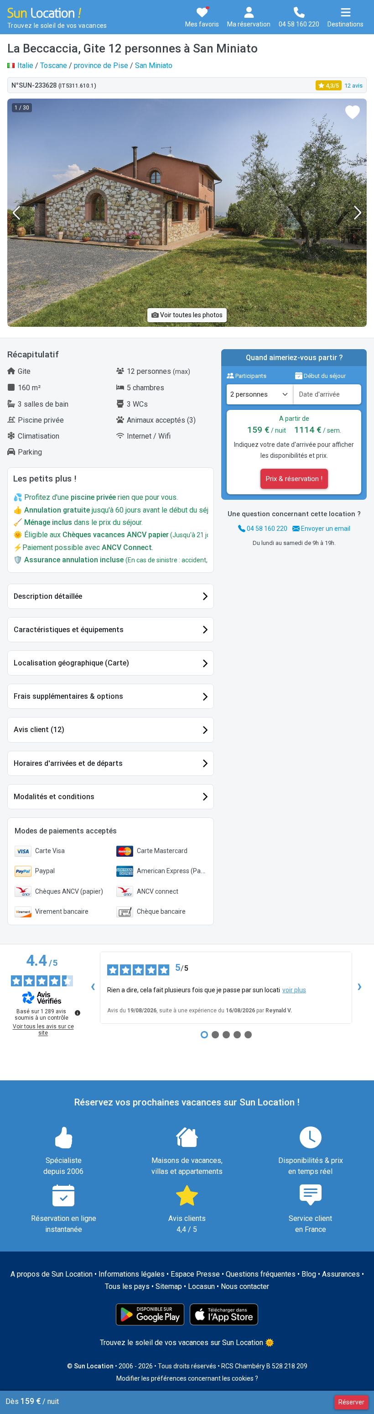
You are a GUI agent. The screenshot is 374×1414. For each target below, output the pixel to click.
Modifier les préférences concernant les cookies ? (187, 1378)
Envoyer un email (325, 528)
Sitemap (169, 1286)
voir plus (294, 990)
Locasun (201, 1286)
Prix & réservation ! (294, 479)
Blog (308, 1274)
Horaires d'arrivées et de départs (68, 763)
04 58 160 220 (266, 528)
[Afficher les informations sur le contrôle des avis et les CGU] (77, 1012)
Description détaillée (48, 596)
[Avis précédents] (92, 987)
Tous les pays (127, 1286)
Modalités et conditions (54, 796)
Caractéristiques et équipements (69, 629)
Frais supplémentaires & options (68, 696)
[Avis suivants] (359, 987)
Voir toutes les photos (191, 315)
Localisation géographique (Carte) (71, 663)
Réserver (351, 1402)
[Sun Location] (44, 12)
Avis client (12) (39, 729)
